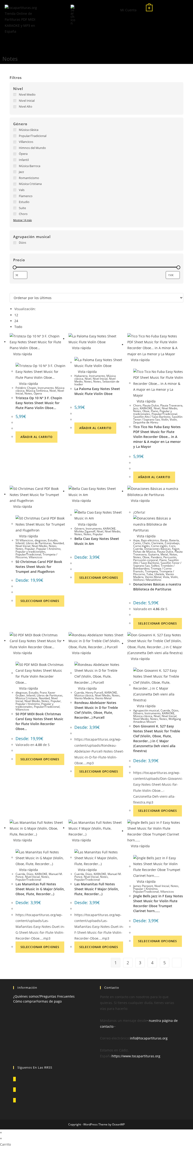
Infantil (20, 543)
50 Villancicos (24, 540)
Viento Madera (84, 698)
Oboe (145, 411)
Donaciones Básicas (157, 549)
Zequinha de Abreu (145, 422)
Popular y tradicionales (30, 552)
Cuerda (138, 549)
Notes (28, 393)
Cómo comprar (24, 1001)
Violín (164, 420)
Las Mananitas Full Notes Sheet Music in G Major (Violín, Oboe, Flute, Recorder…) (40, 889)
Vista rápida (22, 354)
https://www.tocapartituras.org (136, 1056)
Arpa (136, 540)
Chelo (146, 543)
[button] (49, 43)
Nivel (52, 391)
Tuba (149, 574)
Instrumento (46, 388)
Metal (164, 554)
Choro (137, 405)
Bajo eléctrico (150, 540)
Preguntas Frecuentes (57, 996)
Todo (18, 326)
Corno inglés (159, 546)
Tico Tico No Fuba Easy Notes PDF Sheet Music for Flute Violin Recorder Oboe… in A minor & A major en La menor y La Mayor (157, 437)
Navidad (58, 543)
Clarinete (157, 543)
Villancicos (35, 557)
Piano (154, 411)
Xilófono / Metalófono (147, 580)
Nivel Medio (169, 408)
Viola (166, 577)
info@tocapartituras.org (149, 1038)
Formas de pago (49, 1001)
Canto (137, 543)
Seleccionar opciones (39, 601)
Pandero (156, 557)
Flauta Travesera (171, 405)
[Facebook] (14, 1089)
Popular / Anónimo (48, 549)
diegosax (40, 540)
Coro (172, 546)
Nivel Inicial (100, 379)
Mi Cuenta (128, 10)
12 (16, 315)
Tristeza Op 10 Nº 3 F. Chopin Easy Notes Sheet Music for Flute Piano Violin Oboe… (39, 403)
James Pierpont (143, 886)
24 (16, 321)
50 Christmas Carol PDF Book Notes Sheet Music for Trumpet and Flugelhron (39, 566)
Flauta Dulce (151, 405)
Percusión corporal (145, 560)
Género (79, 529)
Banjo (164, 540)
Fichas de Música (144, 552)
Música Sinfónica (37, 391)
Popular (30, 549)
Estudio (52, 540)
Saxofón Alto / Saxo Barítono (151, 417)
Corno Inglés (141, 546)
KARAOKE (146, 408)
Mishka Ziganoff (84, 531)
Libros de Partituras (39, 543)
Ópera (38, 393)
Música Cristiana (26, 698)
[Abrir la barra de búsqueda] (73, 14)
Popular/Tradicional (164, 414)
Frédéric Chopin (26, 388)
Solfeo (155, 566)
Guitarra (153, 554)
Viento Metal (153, 577)
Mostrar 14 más (22, 220)
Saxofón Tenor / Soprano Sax (157, 418)
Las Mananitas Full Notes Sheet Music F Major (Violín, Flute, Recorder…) (96, 889)
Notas (173, 554)
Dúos (175, 710)
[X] (14, 1079)
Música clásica (83, 695)
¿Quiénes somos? (26, 996)
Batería (174, 540)
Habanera (81, 376)
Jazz (135, 408)
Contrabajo (172, 543)
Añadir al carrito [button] (36, 437)
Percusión (169, 557)
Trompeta (151, 571)
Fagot (175, 549)
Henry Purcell (94, 693)
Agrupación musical (146, 710)
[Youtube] (14, 1100)
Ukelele (159, 574)
